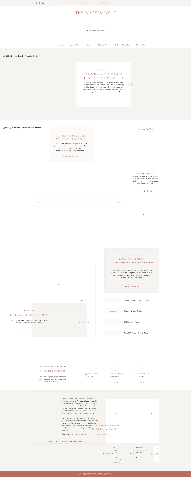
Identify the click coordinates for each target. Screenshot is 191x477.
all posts (140, 457)
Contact (116, 462)
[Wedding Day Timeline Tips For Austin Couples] (45, 84)
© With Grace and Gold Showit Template (95, 473)
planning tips (142, 450)
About (115, 450)
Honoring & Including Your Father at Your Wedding (71, 139)
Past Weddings (75, 45)
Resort (89, 45)
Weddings (140, 447)
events (116, 452)
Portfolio (117, 460)
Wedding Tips (102, 45)
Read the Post (29, 329)
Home (115, 447)
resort (139, 452)
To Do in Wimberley (122, 45)
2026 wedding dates (93, 31)
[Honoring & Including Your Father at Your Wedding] (26, 144)
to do (138, 455)
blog (115, 457)
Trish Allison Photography (102, 474)
